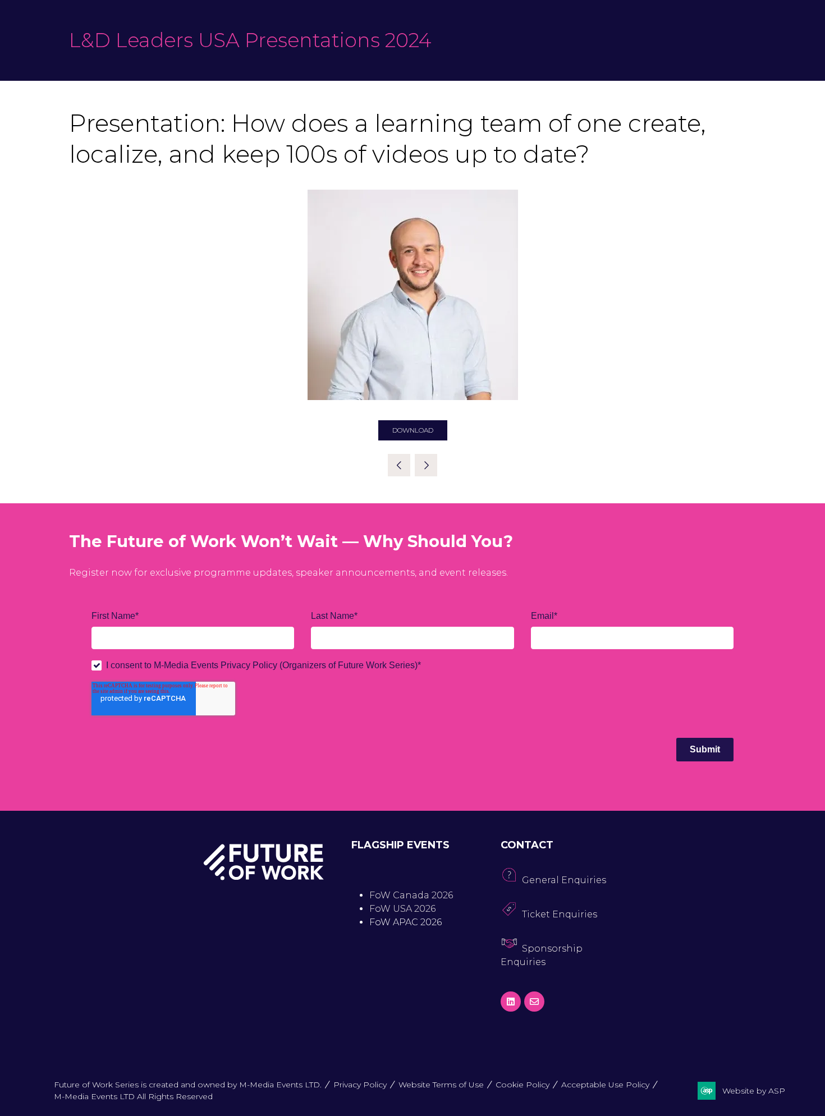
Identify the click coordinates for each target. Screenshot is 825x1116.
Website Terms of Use (441, 1085)
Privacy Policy (360, 1085)
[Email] (534, 1001)
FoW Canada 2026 (411, 895)
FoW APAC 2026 (405, 922)
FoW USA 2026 (402, 908)
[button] (412, 430)
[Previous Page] (399, 465)
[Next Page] (426, 465)
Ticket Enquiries (559, 914)
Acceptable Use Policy (605, 1085)
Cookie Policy (522, 1085)
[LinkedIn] (511, 1001)
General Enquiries (564, 880)
